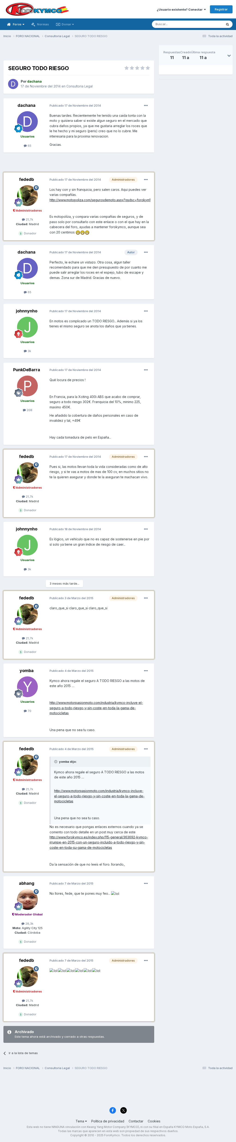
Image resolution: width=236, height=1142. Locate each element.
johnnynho (26, 310)
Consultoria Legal (79, 86)
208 (29, 410)
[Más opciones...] (145, 105)
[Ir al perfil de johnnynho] (27, 327)
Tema (80, 1121)
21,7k (29, 219)
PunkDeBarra (26, 369)
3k (29, 351)
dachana (26, 105)
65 (29, 145)
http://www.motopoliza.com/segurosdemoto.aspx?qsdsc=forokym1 (100, 200)
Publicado (75, 105)
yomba (27, 670)
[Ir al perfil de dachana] (13, 84)
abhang (26, 883)
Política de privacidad (107, 1121)
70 (29, 711)
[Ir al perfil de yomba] (27, 686)
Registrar (221, 9)
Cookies (154, 1121)
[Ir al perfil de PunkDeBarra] (27, 386)
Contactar (136, 1121)
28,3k (28, 923)
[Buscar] (227, 24)
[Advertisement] (79, 52)
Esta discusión (206, 24)
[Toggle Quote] (56, 761)
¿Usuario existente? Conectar (180, 9)
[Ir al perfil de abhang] (27, 899)
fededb (26, 179)
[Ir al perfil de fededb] (27, 195)
